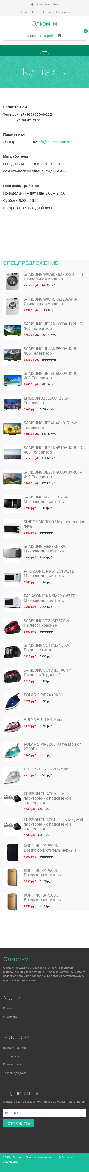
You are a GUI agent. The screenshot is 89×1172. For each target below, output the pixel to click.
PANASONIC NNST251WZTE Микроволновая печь (49, 573)
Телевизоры (11, 1056)
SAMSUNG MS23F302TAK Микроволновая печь (47, 499)
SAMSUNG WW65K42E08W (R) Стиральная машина (51, 301)
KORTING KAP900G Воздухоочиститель (42, 897)
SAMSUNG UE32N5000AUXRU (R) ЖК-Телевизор (53, 326)
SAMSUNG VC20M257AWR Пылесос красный (48, 622)
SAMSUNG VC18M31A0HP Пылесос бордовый (47, 672)
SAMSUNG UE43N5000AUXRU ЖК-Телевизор (51, 375)
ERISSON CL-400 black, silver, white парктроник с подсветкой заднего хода (54, 824)
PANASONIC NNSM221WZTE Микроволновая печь (49, 598)
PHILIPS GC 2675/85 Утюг (47, 769)
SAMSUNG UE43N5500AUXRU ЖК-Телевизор (51, 350)
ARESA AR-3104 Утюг (43, 719)
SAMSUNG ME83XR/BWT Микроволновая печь (46, 548)
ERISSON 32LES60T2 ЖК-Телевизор (47, 400)
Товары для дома (14, 1073)
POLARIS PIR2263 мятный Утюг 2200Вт (52, 746)
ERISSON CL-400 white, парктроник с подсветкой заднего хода (47, 798)
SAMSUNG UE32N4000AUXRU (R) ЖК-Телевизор (53, 474)
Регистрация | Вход (47, 4)
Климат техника (13, 1064)
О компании (11, 1017)
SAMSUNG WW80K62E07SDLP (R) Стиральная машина (54, 276)
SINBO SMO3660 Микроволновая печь (54, 524)
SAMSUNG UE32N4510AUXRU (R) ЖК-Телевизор (53, 449)
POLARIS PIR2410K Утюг (46, 695)
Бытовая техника (14, 1047)
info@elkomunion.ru (54, 141)
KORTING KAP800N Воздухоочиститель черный (50, 847)
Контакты (9, 1008)
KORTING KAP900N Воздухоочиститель (42, 872)
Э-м (44, 23)
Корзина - (44, 36)
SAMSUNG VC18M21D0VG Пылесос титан (47, 647)
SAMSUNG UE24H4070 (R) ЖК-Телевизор (51, 425)
